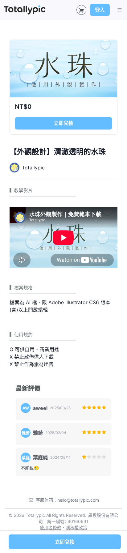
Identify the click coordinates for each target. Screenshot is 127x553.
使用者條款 (50, 527)
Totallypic (33, 167)
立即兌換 (63, 123)
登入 (100, 10)
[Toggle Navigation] (119, 10)
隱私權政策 (76, 527)
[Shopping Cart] (81, 10)
